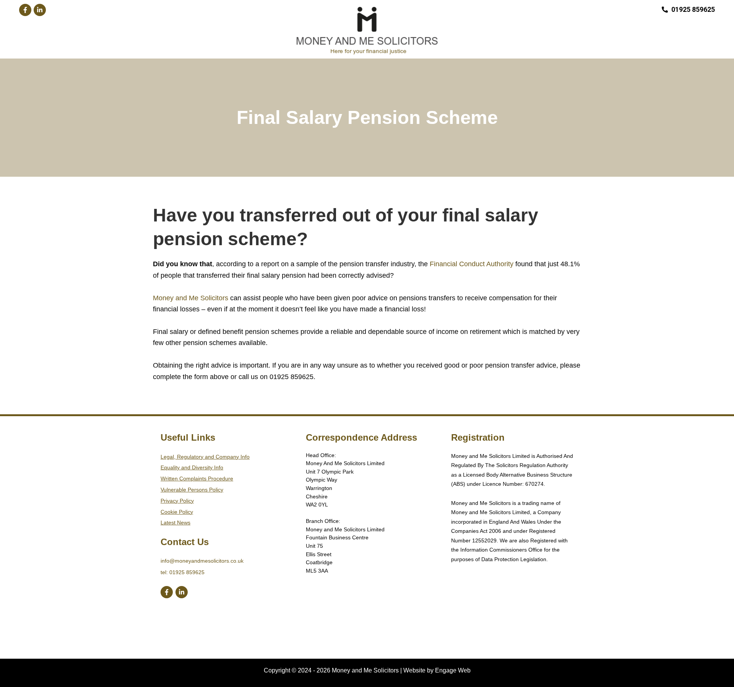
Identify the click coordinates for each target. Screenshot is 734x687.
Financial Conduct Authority (471, 264)
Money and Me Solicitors (190, 298)
